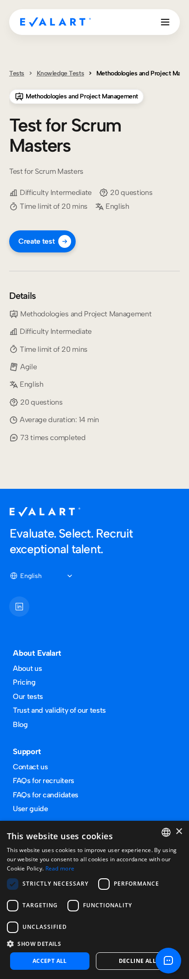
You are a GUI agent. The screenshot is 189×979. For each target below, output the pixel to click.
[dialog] (94, 900)
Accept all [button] (50, 961)
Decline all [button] (137, 961)
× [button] (178, 831)
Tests (16, 73)
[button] (94, 943)
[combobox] (166, 832)
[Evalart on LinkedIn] (19, 606)
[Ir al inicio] (55, 22)
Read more (60, 868)
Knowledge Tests (60, 73)
